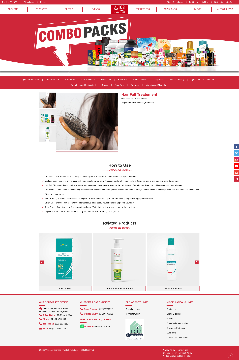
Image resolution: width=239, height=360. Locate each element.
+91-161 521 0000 (58, 319)
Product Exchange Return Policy (176, 356)
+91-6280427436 (102, 326)
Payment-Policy (185, 353)
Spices (105, 85)
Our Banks (171, 333)
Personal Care (52, 80)
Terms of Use (182, 350)
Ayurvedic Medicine (30, 80)
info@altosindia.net (57, 328)
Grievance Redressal (176, 328)
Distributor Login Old (223, 2)
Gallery (170, 319)
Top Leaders (143, 9)
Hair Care (122, 80)
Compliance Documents (177, 337)
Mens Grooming (177, 80)
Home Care (106, 80)
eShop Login (28, 2)
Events (95, 9)
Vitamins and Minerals (156, 85)
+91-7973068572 (105, 309)
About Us (13, 9)
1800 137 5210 (61, 324)
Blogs (197, 9)
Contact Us (171, 309)
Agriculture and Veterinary (202, 80)
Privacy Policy (168, 350)
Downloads (170, 9)
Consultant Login (133, 309)
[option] (47, 100)
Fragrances (158, 80)
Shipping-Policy (169, 353)
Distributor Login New (198, 2)
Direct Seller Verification (177, 323)
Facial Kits (70, 80)
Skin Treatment (88, 80)
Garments (135, 85)
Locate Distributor (174, 314)
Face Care (119, 85)
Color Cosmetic (140, 80)
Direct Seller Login (175, 2)
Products (41, 9)
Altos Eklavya (225, 9)
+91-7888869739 (105, 314)
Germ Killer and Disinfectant (83, 85)
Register (44, 2)
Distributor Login (132, 314)
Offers (69, 9)
